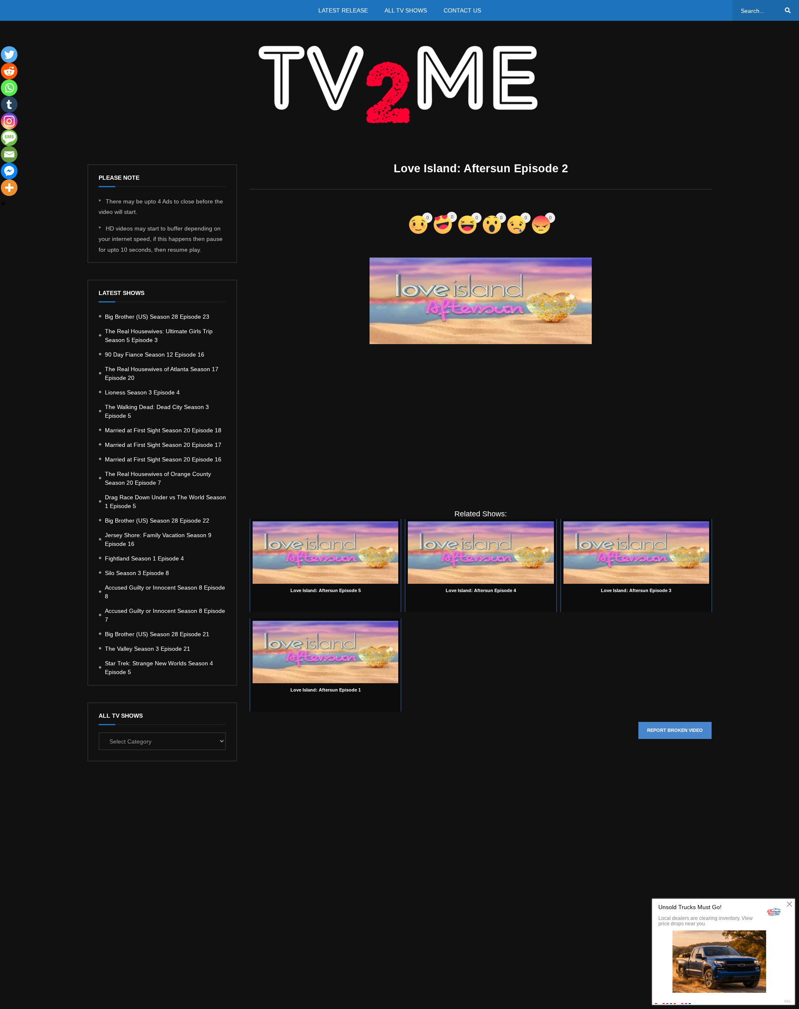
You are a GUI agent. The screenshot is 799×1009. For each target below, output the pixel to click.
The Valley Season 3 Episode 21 (147, 648)
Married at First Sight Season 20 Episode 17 (163, 444)
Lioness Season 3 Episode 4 (142, 392)
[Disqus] (481, 870)
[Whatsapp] (9, 87)
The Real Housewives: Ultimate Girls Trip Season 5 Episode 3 (159, 335)
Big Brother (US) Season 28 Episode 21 (157, 634)
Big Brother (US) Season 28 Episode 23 (157, 316)
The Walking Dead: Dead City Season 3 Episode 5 (157, 411)
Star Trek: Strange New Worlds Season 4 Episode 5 (159, 667)
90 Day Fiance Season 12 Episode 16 (154, 354)
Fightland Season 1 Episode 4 (144, 558)
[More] (9, 187)
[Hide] (3, 204)
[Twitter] (9, 54)
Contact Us (462, 10)
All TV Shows (406, 10)
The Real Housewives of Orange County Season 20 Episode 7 (158, 478)
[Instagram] (9, 121)
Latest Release (343, 10)
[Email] (9, 154)
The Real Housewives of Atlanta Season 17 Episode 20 (161, 373)
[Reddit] (9, 71)
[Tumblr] (9, 104)
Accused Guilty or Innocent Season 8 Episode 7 (165, 615)
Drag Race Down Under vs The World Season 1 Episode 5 (165, 501)
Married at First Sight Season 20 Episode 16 (163, 459)
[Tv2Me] (399, 84)
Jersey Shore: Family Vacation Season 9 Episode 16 (158, 539)
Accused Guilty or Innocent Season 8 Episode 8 (165, 592)
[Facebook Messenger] (9, 171)
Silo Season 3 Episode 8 (137, 573)
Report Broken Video (675, 730)
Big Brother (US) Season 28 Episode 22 (157, 520)
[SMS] (9, 137)
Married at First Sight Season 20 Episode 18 (163, 430)
